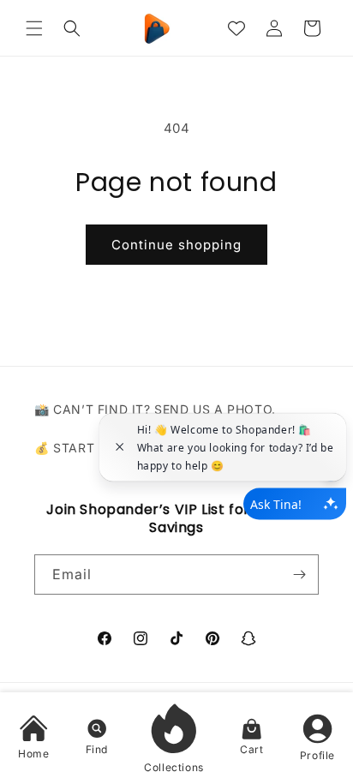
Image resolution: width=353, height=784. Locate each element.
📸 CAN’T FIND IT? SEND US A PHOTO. (155, 409)
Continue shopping (176, 244)
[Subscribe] (299, 574)
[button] (34, 28)
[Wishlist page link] (236, 28)
